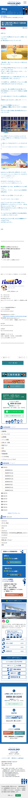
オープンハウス (5, 434)
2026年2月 (8, 487)
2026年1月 (8, 490)
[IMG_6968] (14, 160)
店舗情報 (3, 431)
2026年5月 (8, 478)
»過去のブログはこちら (14, 513)
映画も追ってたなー (6, 540)
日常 (2, 448)
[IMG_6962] (14, 124)
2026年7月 (8, 473)
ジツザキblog (5, 456)
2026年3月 (8, 484)
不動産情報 (4, 453)
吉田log (3, 451)
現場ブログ (4, 445)
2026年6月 (8, 476)
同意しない (10, 795)
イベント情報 (5, 439)
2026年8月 (8, 470)
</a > (24, 281)
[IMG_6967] (14, 52)
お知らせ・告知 (5, 442)
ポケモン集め (5, 523)
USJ (2, 528)
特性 (2, 545)
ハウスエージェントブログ (8, 459)
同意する (18, 795)
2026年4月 (8, 481)
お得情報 (3, 437)
